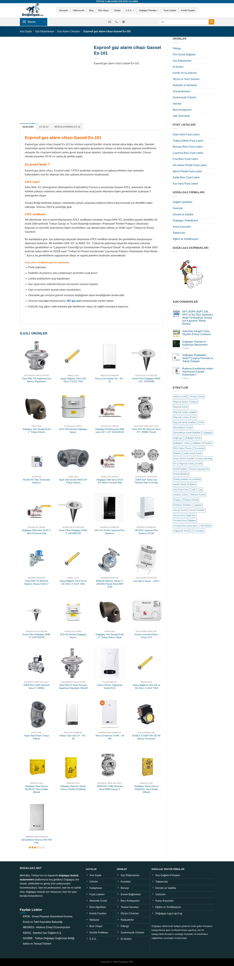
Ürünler (117, 10)
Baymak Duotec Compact (185, 402)
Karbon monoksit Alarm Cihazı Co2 (146, 636)
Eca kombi (199, 448)
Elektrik (177, 453)
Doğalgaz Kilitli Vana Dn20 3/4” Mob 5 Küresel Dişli (109, 481)
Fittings (177, 48)
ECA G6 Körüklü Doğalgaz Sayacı (73, 636)
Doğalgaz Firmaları (147, 10)
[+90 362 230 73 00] (117, 22)
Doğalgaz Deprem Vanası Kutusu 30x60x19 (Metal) (73, 787)
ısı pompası (198, 531)
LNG (194, 489)
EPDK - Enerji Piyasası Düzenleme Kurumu (47, 916)
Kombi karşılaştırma (199, 469)
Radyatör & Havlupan (185, 85)
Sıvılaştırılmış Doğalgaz (185, 520)
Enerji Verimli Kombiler (184, 458)
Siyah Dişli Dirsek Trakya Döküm (36, 737)
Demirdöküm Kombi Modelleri (187, 432)
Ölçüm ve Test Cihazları (186, 79)
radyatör (198, 505)
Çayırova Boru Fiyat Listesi (188, 153)
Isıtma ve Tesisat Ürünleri (37, 943)
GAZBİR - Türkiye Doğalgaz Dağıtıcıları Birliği (48, 938)
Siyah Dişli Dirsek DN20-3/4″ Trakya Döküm (73, 481)
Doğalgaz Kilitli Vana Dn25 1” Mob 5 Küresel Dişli (36, 532)
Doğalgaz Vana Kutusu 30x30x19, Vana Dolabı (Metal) (36, 789)
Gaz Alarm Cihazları (68, 31)
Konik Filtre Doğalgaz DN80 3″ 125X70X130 (36, 636)
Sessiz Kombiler (197, 510)
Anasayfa (63, 10)
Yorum (185, 348)
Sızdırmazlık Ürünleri (184, 97)
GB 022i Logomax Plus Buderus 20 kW (146, 532)
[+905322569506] (124, 22)
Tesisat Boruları (181, 91)
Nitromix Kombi (198, 494)
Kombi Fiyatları (188, 10)
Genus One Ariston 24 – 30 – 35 (109, 380)
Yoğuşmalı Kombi (182, 531)
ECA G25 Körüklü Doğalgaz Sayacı (73, 430)
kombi (199, 463)
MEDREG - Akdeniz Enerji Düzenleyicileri (46, 927)
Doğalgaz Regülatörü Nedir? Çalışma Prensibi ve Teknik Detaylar (197, 358)
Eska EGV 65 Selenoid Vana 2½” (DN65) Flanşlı (146, 430)
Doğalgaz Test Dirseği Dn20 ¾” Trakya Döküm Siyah (110, 636)
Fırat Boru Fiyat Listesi (185, 159)
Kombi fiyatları (180, 469)
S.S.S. (129, 10)
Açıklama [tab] (28, 127)
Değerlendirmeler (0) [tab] (67, 127)
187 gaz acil (74, 300)
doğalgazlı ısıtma (182, 443)
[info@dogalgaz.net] (110, 22)
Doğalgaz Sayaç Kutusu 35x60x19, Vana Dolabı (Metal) (146, 789)
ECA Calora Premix (182, 448)
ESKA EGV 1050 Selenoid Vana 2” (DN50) (37, 686)
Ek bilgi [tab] (44, 127)
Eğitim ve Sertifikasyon (186, 239)
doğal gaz (178, 438)
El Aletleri (178, 67)
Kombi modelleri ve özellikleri (187, 479)
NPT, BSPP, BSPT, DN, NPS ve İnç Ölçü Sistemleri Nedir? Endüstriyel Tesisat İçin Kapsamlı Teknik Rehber (197, 317)
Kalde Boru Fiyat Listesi (186, 177)
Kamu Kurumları (182, 226)
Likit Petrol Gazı (181, 489)
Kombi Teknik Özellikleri (185, 484)
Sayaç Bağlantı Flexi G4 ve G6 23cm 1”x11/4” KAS (73, 582)
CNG (201, 422)
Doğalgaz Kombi (193, 438)
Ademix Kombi (180, 396)
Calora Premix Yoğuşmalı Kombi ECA (109, 686)
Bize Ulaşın (103, 10)
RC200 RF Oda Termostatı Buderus (36, 481)
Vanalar (177, 103)
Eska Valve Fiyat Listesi (186, 134)
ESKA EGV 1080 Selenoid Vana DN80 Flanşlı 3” (110, 787)
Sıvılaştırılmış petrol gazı (185, 526)
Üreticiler (178, 208)
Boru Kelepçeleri (182, 109)
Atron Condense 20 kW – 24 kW (110, 737)
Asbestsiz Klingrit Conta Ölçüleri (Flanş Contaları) (196, 333)
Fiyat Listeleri (170, 10)
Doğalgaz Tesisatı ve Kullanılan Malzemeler (195, 343)
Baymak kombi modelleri (185, 412)
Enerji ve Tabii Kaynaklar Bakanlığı (42, 922)
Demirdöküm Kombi (183, 427)
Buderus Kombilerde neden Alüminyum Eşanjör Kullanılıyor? (197, 371)
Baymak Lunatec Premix (185, 417)
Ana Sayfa (26, 31)
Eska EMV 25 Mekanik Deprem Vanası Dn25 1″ (36, 582)
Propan (177, 500)
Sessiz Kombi (180, 510)
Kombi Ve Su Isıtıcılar (185, 73)
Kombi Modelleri (181, 474)
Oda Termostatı (181, 116)
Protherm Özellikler (182, 505)
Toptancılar (179, 232)
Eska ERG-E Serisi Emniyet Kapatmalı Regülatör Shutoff (73, 686)
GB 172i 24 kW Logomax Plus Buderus (110, 532)
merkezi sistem (181, 494)
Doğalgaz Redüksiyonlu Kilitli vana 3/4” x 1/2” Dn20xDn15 (109, 430)
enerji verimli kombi (193, 453)
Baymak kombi (181, 407)
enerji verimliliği (205, 458)
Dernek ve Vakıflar (183, 214)
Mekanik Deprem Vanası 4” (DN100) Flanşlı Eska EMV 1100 (109, 584)
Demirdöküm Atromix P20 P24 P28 (36, 841)
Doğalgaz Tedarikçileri (185, 220)
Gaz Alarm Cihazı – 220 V (146, 581)
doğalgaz (208, 432)
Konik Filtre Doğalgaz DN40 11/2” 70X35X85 (146, 380)
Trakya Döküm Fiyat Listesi (188, 140)
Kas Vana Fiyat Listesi (185, 183)
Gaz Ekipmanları (44, 31)
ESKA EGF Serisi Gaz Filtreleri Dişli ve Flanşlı (146, 481)
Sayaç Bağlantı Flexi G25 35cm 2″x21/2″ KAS (73, 380)
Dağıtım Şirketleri (182, 202)
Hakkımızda (78, 10)
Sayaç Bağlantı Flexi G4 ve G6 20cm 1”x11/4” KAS (146, 686)
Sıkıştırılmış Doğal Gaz (184, 515)
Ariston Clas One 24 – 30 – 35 (73, 737)
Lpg (200, 489)
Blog (91, 10)
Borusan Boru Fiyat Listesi (187, 146)
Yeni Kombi (205, 526)
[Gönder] (211, 22)
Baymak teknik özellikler (185, 422)
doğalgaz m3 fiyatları (202, 443)
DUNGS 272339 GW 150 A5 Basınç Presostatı (146, 737)
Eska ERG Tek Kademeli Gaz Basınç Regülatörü (36, 380)
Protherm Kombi (190, 500)
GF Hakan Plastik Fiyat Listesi (190, 165)
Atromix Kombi (197, 396)
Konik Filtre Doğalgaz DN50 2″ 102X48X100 (73, 532)
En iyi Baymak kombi (183, 463)
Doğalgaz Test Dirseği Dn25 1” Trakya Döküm (37, 430)
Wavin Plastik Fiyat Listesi (187, 171)
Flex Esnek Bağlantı (184, 54)
